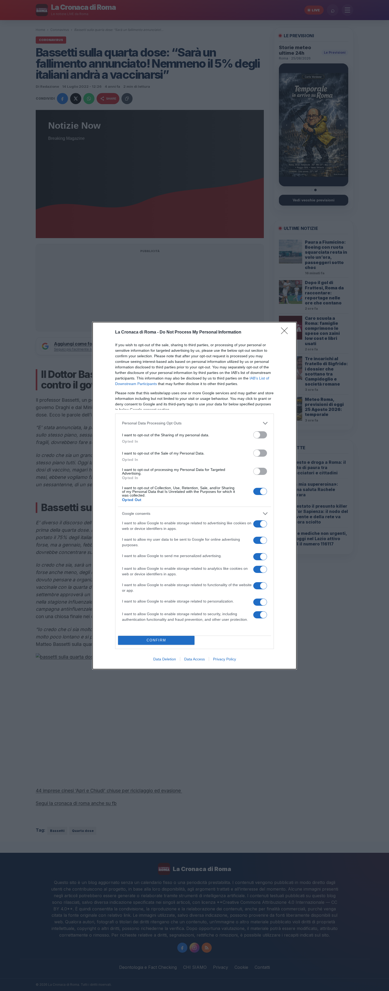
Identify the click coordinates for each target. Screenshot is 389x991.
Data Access (194, 659)
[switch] (260, 434)
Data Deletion (164, 659)
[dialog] (194, 495)
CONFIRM (156, 640)
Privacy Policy (224, 659)
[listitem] (194, 423)
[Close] (286, 332)
